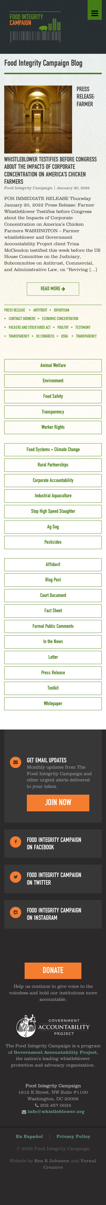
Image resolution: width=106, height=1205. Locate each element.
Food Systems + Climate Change (53, 450)
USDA (64, 336)
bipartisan (61, 310)
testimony (82, 327)
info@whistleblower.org (56, 1112)
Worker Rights (53, 427)
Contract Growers (22, 319)
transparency (19, 336)
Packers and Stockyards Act (30, 327)
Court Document (53, 595)
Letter (53, 657)
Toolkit (53, 688)
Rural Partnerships (53, 465)
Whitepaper (53, 704)
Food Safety (53, 396)
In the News (53, 642)
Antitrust (40, 310)
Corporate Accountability (53, 480)
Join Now (58, 802)
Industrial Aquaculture (53, 496)
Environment (53, 381)
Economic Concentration (60, 319)
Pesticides (53, 542)
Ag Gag (53, 527)
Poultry (63, 327)
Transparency (86, 336)
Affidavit (53, 565)
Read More (51, 289)
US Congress (45, 336)
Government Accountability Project (55, 1052)
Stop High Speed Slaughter (53, 511)
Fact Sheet (53, 611)
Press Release (14, 310)
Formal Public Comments (53, 626)
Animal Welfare (53, 365)
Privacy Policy (73, 1136)
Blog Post (53, 580)
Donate (53, 970)
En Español (29, 1136)
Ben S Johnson (52, 1161)
